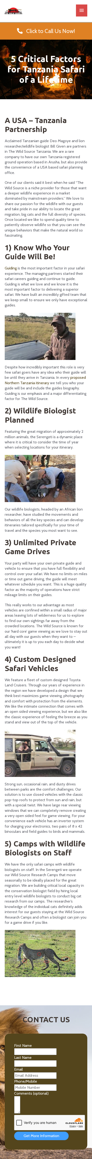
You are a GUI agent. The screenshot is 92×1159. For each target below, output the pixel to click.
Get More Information (41, 1136)
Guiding (11, 268)
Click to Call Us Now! (49, 31)
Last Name (23, 1057)
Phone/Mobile (25, 1081)
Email (18, 1069)
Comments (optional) (31, 1093)
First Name (23, 1045)
